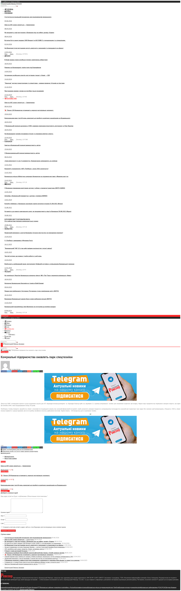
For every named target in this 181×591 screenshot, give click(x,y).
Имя (2, 516)
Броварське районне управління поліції (52, 587)
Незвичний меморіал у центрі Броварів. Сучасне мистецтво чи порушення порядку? (34, 233)
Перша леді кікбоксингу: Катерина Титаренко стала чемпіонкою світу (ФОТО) (32, 291)
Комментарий (5, 512)
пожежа (85, 587)
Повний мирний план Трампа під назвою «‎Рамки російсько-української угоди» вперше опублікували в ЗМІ (39, 556)
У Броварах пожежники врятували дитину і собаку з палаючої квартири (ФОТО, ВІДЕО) (35, 188)
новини (3, 587)
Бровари (8, 587)
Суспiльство (7, 350)
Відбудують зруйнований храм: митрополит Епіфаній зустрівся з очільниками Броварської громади (39, 264)
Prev (6, 54)
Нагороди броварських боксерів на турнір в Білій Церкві (24, 283)
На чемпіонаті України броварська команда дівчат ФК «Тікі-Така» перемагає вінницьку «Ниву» (38, 275)
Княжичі (173, 587)
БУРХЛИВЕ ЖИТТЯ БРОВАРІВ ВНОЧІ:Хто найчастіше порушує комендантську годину (21, 220)
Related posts (9, 456)
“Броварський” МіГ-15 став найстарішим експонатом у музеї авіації (28, 248)
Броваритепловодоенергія (127, 587)
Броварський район (17, 587)
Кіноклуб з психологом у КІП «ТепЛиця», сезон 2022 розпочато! (26, 169)
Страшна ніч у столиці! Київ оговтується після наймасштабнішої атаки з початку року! (32, 562)
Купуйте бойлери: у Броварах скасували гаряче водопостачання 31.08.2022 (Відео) (34, 204)
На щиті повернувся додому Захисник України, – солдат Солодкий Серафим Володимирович (35, 547)
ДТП (38, 587)
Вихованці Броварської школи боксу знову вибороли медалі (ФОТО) (28, 299)
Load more (4, 491)
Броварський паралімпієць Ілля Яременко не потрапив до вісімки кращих (30, 307)
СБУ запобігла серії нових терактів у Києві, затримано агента (24, 549)
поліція (138, 587)
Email (3, 520)
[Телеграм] (90, 400)
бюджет (168, 587)
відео (25, 587)
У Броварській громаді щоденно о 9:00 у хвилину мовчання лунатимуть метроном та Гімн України (39, 126)
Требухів (116, 587)
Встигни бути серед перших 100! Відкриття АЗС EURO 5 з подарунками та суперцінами (35, 40)
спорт (112, 587)
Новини (3, 462)
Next (12, 54)
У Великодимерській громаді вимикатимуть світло (22, 153)
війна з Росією (69, 587)
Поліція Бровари (32, 587)
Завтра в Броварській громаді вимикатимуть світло (23, 145)
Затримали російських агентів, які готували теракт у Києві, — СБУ (27, 75)
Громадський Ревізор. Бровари (14, 567)
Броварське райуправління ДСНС (151, 587)
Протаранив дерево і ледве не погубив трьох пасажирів (24, 91)
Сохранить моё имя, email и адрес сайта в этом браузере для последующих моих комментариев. (34, 527)
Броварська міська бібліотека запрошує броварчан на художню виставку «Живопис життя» (36, 176)
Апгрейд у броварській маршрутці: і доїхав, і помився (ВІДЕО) (26, 196)
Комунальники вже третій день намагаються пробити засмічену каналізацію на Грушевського (37, 118)
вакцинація (106, 587)
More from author (11, 458)
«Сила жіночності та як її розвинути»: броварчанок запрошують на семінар (31, 161)
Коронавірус (78, 587)
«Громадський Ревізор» (26, 589)
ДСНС (164, 587)
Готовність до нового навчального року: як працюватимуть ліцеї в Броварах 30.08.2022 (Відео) (38, 211)
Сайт (2, 523)
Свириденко (20, 25)
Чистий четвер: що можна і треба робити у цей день (23, 256)
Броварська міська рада (95, 587)
